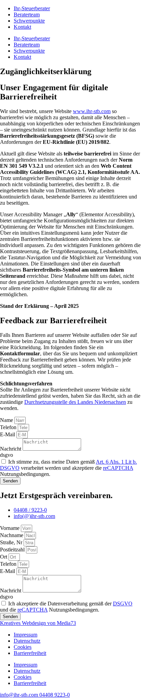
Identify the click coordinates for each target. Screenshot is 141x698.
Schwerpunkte (29, 21)
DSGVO (122, 603)
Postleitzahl (13, 549)
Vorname (10, 528)
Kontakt (22, 27)
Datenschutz (27, 641)
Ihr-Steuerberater (32, 8)
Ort (4, 557)
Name (7, 420)
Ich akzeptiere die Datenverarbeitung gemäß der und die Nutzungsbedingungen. (66, 607)
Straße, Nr (12, 542)
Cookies (22, 647)
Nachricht (11, 449)
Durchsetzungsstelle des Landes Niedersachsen (75, 402)
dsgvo (6, 455)
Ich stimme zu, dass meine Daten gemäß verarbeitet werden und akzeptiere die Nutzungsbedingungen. (68, 468)
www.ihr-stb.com (92, 111)
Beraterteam (27, 14)
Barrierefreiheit (30, 653)
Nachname (12, 535)
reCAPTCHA (118, 468)
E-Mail (8, 434)
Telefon (9, 427)
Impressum (25, 635)
